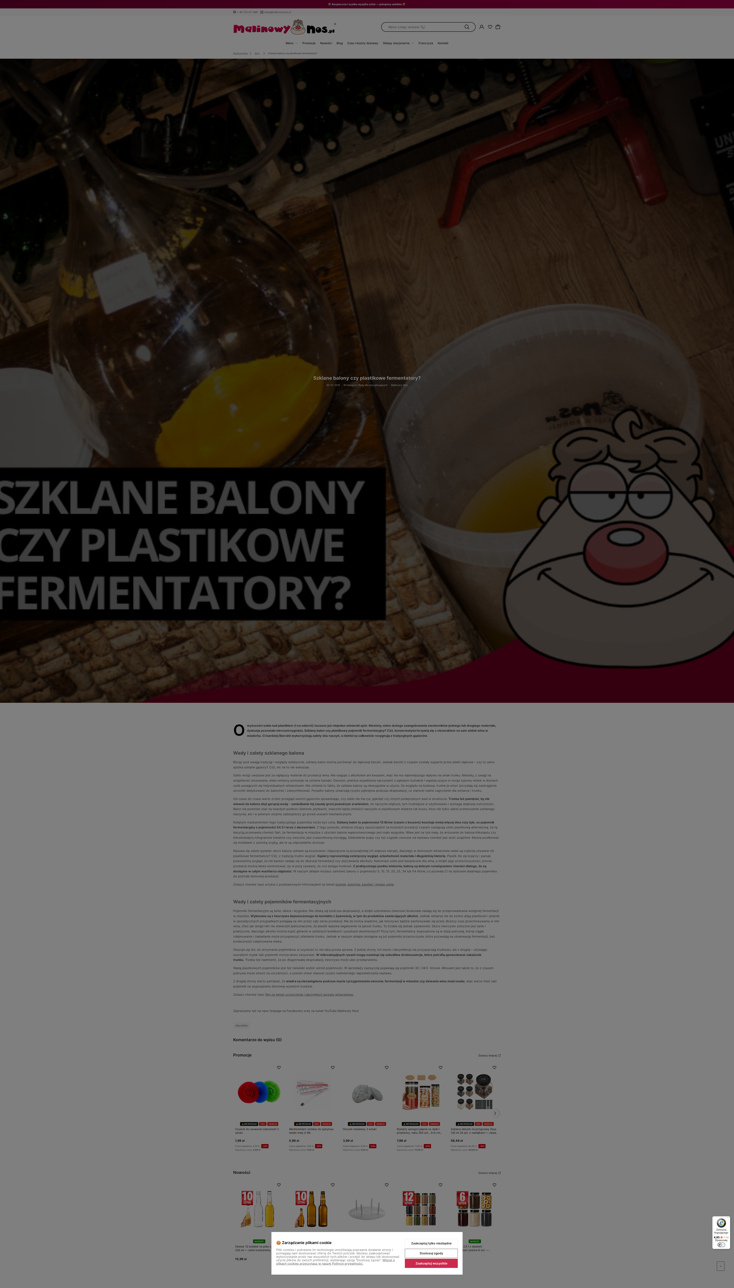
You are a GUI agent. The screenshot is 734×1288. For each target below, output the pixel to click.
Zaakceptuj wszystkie (431, 1263)
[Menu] (728, 1218)
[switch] (721, 1244)
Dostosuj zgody (431, 1253)
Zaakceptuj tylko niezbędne (431, 1243)
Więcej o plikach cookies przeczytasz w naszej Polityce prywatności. (335, 1261)
